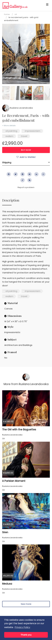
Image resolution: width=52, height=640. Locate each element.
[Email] (29, 174)
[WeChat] (29, 180)
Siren (5, 532)
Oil (16, 14)
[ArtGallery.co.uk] (21, 5)
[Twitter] (15, 174)
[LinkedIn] (36, 174)
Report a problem (26, 187)
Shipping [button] (6, 162)
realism (9, 136)
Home (7, 14)
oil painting (11, 130)
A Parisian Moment (13, 481)
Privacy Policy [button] (22, 627)
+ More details (9, 125)
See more (26, 603)
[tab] (26, 162)
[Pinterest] (22, 174)
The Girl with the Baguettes (19, 429)
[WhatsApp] (43, 174)
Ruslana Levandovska (21, 107)
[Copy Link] (22, 180)
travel (24, 136)
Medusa (7, 583)
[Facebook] (8, 174)
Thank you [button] (26, 634)
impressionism (32, 130)
